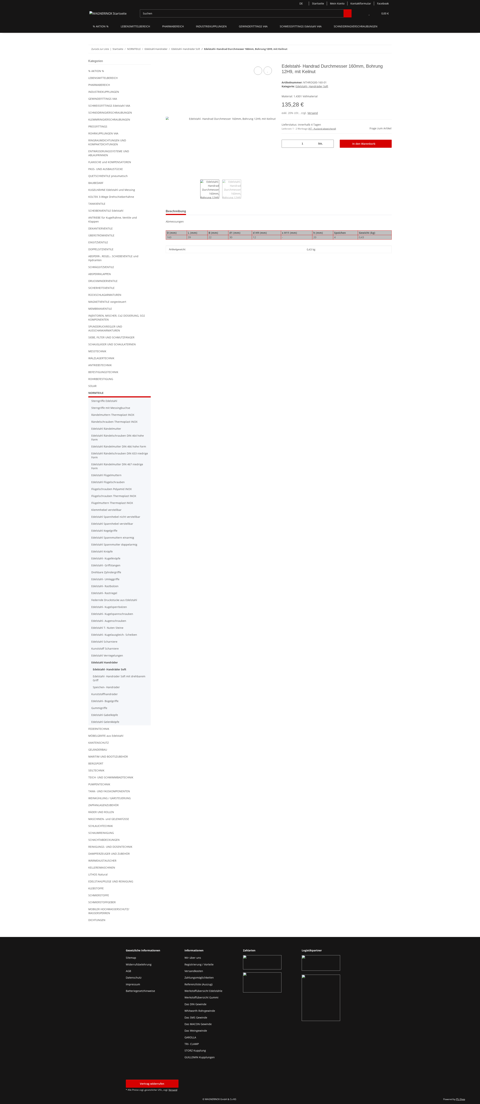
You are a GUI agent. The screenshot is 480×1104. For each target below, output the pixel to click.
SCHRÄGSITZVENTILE (101, 267)
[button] (362, 13)
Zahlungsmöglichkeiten (199, 977)
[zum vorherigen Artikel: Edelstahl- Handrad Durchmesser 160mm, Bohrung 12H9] (380, 49)
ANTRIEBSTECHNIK (100, 365)
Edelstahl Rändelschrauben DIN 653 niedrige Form (119, 455)
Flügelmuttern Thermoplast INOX (112, 503)
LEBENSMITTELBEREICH (103, 78)
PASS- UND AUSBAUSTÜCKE (105, 169)
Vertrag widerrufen (152, 1083)
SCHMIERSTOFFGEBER (102, 902)
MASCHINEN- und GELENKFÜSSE (108, 819)
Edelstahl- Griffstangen (105, 565)
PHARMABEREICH (99, 85)
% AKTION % (96, 71)
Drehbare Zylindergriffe (106, 572)
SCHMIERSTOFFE (98, 895)
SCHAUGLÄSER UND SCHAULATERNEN (112, 344)
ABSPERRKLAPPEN (99, 274)
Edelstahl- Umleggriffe (105, 579)
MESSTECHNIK (97, 351)
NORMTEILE (96, 393)
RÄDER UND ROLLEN (101, 812)
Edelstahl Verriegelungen (107, 655)
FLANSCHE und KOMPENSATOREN (109, 162)
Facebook (383, 3)
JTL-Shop (460, 1099)
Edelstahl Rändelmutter (106, 428)
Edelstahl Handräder (104, 662)
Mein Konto (337, 3)
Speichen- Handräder (106, 687)
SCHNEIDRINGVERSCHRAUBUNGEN (110, 112)
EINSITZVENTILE (98, 242)
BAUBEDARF (95, 183)
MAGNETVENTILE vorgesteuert (107, 302)
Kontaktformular (360, 3)
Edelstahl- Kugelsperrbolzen (109, 607)
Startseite (318, 3)
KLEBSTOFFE (96, 888)
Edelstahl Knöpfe (102, 551)
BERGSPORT (95, 763)
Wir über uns (192, 957)
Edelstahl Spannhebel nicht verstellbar (115, 517)
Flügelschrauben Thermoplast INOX (113, 496)
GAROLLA (190, 1037)
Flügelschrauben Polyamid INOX (111, 489)
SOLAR (92, 386)
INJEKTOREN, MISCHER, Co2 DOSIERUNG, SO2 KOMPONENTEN (116, 317)
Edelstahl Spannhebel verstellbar (112, 523)
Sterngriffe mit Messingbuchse (110, 408)
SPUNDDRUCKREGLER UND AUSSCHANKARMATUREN (105, 328)
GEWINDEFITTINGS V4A (102, 98)
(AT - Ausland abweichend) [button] (322, 128)
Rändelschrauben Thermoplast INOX (114, 421)
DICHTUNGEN (96, 920)
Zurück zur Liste (100, 49)
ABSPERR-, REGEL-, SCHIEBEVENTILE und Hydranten (113, 258)
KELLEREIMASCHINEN (101, 867)
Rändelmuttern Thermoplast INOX (112, 415)
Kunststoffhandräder (104, 694)
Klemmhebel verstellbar (106, 510)
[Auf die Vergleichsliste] (258, 71)
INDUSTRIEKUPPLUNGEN (103, 92)
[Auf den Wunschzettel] (268, 71)
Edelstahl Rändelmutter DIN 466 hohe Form (118, 446)
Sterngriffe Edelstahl (104, 401)
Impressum (133, 984)
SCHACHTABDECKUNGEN (104, 840)
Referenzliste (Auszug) (198, 984)
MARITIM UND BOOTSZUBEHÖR (108, 756)
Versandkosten (193, 971)
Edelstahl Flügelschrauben (108, 482)
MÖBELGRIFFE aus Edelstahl (105, 735)
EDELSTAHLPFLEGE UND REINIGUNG (110, 881)
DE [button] (301, 3)
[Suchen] (348, 13)
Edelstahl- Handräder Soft (312, 86)
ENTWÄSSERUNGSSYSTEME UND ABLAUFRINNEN (108, 153)
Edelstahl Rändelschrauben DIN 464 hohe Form (117, 437)
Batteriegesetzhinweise (140, 991)
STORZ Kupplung (195, 1050)
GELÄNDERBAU (97, 749)
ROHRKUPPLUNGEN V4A (103, 133)
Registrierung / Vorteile (199, 964)
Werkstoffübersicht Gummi (201, 997)
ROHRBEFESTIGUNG (100, 379)
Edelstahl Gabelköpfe (104, 715)
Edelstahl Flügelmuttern (106, 475)
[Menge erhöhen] (330, 144)
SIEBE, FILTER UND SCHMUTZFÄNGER (111, 337)
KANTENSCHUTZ (98, 742)
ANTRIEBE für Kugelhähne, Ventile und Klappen (112, 219)
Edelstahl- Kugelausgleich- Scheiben (114, 634)
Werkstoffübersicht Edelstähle (203, 991)
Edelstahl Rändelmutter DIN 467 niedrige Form (117, 466)
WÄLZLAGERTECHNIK (101, 358)
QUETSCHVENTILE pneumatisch (108, 176)
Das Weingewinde (195, 1030)
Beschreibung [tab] (176, 211)
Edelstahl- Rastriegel (104, 593)
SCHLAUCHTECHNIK (100, 826)
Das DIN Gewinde (195, 1004)
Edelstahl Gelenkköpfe (105, 722)
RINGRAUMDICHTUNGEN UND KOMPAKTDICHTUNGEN (107, 142)
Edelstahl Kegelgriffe (104, 530)
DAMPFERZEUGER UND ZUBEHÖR (109, 853)
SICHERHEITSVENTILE (101, 288)
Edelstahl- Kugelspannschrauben (112, 614)
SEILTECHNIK (96, 770)
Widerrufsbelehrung (139, 964)
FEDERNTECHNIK (98, 729)
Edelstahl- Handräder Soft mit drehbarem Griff (119, 678)
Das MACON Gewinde (198, 1024)
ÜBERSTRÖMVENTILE (101, 235)
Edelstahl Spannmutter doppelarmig (114, 544)
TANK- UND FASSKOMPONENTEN (109, 791)
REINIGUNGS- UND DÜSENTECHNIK (110, 846)
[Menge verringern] (286, 144)
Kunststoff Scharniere (105, 648)
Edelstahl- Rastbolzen (104, 586)
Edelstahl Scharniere (104, 641)
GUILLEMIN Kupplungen (199, 1057)
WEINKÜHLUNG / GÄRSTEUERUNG (109, 798)
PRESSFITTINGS (97, 126)
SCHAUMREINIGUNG (101, 833)
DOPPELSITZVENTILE (100, 249)
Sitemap (131, 957)
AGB (128, 971)
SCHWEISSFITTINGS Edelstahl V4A (109, 105)
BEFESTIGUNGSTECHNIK (103, 372)
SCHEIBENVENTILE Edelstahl (105, 210)
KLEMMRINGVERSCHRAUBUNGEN (109, 119)
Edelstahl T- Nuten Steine (107, 628)
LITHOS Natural (98, 874)
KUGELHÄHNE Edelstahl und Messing (111, 190)
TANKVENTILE (96, 203)
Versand (313, 113)
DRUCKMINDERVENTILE (103, 281)
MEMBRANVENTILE (100, 308)
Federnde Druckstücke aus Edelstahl (114, 600)
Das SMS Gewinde (195, 1017)
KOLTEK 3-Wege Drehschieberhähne (111, 197)
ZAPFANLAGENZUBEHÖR (103, 805)
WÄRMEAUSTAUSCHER (102, 860)
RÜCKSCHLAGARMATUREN (104, 295)
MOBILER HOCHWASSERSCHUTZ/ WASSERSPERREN (108, 911)
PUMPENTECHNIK (99, 784)
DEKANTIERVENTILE (100, 228)
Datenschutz (134, 977)
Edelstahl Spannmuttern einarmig (112, 537)
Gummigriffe (99, 708)
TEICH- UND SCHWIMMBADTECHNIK (110, 777)
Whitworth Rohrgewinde (199, 1011)
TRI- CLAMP (191, 1044)
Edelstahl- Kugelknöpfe (105, 558)
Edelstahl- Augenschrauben (108, 621)
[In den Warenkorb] (169, 61)
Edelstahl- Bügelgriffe (104, 701)
